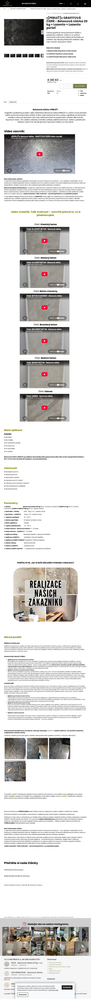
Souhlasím (67, 987)
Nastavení (23, 995)
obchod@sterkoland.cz (35, 917)
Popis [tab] (5, 102)
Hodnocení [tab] (13, 102)
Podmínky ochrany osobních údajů (59, 967)
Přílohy (51, 969)
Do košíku (81, 86)
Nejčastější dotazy (54, 973)
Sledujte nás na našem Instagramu (48, 924)
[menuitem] (29, 3)
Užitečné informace (55, 971)
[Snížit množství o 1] (61, 86)
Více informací (53, 990)
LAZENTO (50, 731)
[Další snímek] (42, 32)
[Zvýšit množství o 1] (70, 86)
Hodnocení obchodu (55, 963)
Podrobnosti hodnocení (71, 13)
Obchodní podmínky (55, 965)
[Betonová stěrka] (45, 595)
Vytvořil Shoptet (82, 994)
